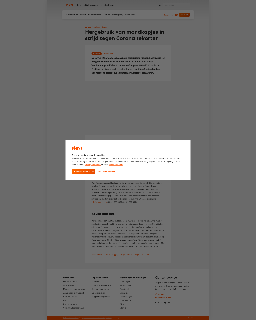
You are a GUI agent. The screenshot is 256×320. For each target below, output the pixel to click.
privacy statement (93, 165)
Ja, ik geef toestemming (84, 171)
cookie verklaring (116, 165)
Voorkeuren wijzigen (106, 171)
